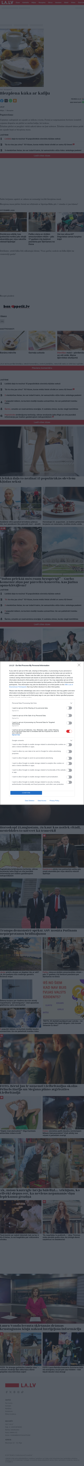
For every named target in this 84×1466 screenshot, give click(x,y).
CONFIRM (26, 793)
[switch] (69, 707)
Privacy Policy (54, 800)
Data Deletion (29, 800)
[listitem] (42, 703)
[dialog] (42, 733)
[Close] (80, 666)
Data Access (42, 800)
